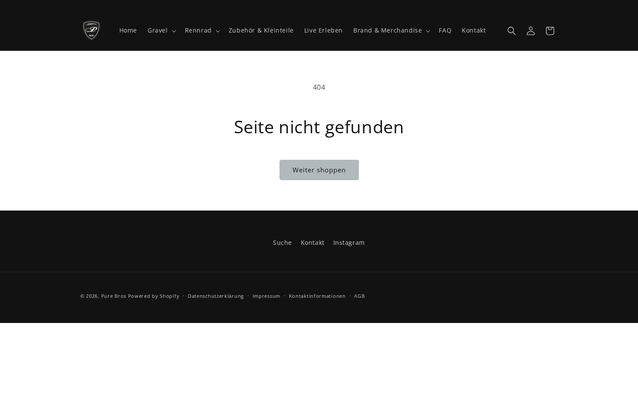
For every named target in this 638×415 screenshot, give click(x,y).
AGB (359, 296)
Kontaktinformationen (317, 296)
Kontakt (313, 242)
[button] (161, 30)
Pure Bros (113, 296)
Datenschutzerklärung (216, 296)
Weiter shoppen (319, 169)
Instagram (349, 242)
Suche (282, 242)
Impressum (266, 296)
